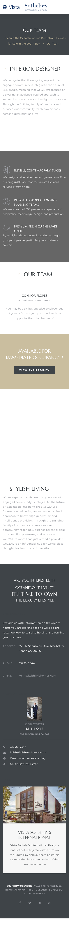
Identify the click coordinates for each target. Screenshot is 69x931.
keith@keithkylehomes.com (37, 675)
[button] (34, 370)
